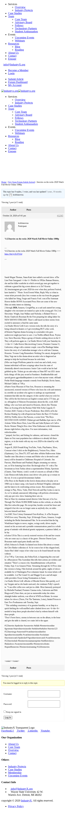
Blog (17, 46)
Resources (13, 43)
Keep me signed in (13, 712)
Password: (8, 704)
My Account (14, 85)
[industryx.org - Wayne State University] (9, 90)
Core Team (21, 19)
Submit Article (16, 79)
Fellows (19, 25)
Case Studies (15, 13)
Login (11, 73)
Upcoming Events (24, 37)
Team (11, 16)
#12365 (60, 216)
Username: (8, 694)
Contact (12, 55)
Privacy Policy (16, 806)
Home (3, 182)
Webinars (20, 40)
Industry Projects (24, 10)
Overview (20, 7)
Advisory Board (23, 22)
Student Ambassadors (26, 31)
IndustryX (26, 800)
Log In (8, 717)
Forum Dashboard (18, 82)
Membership (14, 772)
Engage (12, 58)
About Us (13, 52)
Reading (19, 49)
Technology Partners (26, 28)
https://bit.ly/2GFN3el (13, 254)
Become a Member (18, 70)
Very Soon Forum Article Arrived (21, 182)
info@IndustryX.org (14, 64)
